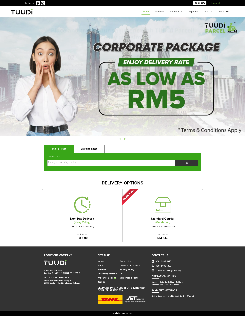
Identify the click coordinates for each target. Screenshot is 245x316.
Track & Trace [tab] (58, 148)
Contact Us (223, 11)
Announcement (105, 278)
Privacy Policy (127, 269)
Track (186, 162)
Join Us (208, 11)
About (101, 265)
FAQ (121, 274)
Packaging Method (107, 274)
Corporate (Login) (129, 278)
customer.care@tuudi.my (168, 270)
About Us (159, 11)
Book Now (200, 3)
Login (214, 3)
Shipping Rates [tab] (89, 148)
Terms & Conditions (130, 265)
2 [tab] (124, 138)
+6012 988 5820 (163, 261)
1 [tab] (120, 138)
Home (146, 11)
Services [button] (175, 11)
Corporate (193, 11)
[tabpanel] (122, 76)
